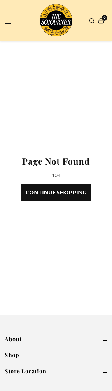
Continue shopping (56, 192)
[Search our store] (92, 21)
